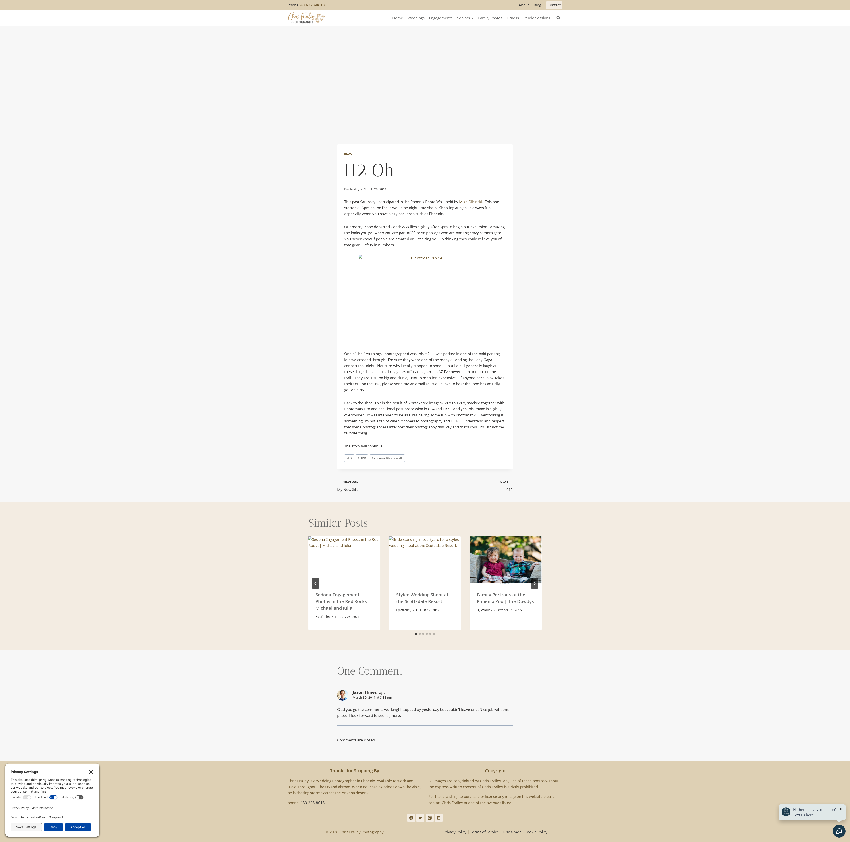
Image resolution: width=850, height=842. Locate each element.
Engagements (440, 17)
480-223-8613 (312, 5)
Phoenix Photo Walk (387, 458)
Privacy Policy (454, 831)
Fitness (513, 17)
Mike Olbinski (470, 201)
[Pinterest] (439, 818)
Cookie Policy (536, 831)
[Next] (534, 583)
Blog (537, 5)
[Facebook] (411, 818)
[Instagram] (430, 818)
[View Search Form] (558, 18)
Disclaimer (512, 831)
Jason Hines (365, 692)
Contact (554, 5)
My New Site (348, 486)
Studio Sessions (537, 17)
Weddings (416, 17)
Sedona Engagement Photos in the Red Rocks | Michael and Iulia (342, 601)
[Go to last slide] (315, 583)
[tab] (416, 634)
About (524, 5)
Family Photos (490, 17)
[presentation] (344, 560)
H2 (349, 458)
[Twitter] (420, 818)
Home (397, 17)
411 (506, 486)
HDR (362, 458)
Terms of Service (484, 831)
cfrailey (353, 189)
